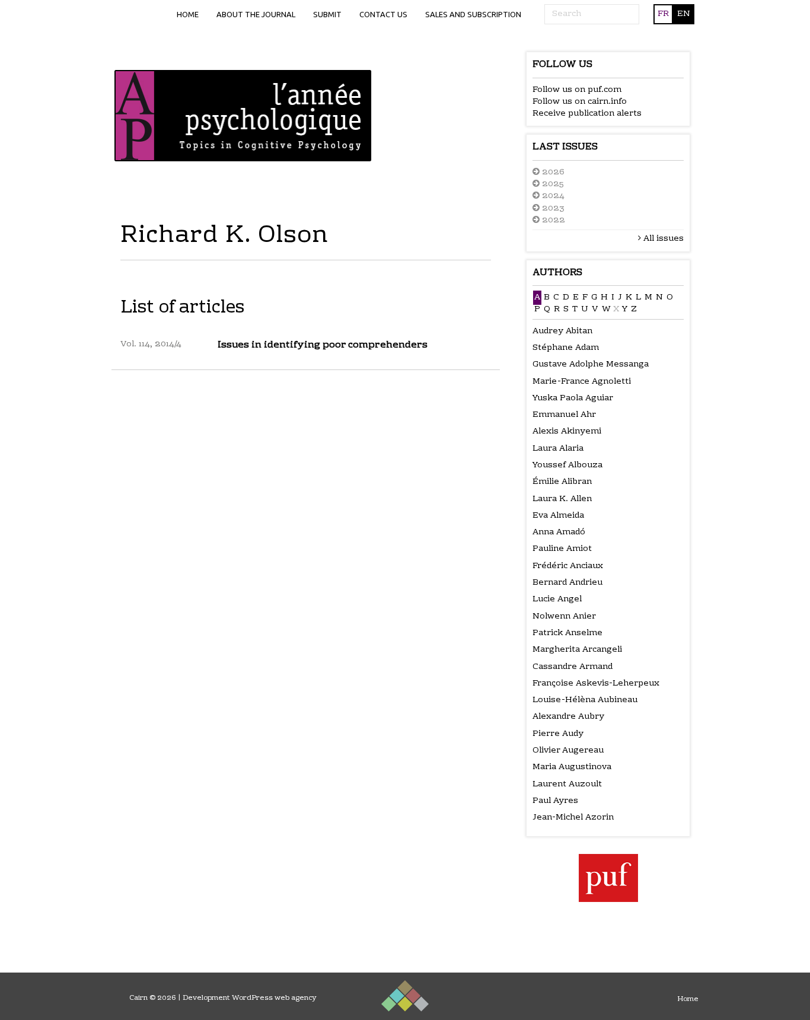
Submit (327, 14)
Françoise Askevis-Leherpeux (595, 684)
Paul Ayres (555, 801)
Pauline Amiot (562, 549)
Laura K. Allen (562, 499)
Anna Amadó (558, 532)
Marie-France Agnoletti (581, 382)
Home (188, 14)
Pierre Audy (557, 734)
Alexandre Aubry (568, 717)
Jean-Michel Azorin (573, 818)
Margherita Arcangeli (577, 650)
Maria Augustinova (571, 767)
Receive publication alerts (587, 114)
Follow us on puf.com (576, 90)
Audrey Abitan (562, 331)
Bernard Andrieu (567, 583)
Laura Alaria (557, 449)
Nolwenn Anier (564, 617)
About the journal (255, 14)
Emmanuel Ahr (564, 415)
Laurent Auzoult (567, 784)
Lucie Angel (557, 599)
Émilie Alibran (562, 482)
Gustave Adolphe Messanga (590, 365)
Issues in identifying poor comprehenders (323, 345)
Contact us (383, 14)
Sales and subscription (473, 14)
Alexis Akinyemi (566, 432)
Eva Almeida (558, 516)
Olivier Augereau (568, 751)
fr (663, 14)
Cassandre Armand (572, 667)
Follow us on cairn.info (579, 102)
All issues (662, 239)
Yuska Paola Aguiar (572, 398)
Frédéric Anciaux (567, 566)
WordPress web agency (274, 998)
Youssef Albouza (567, 465)
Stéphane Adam (565, 348)
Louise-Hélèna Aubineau (584, 700)
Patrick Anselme (567, 633)
